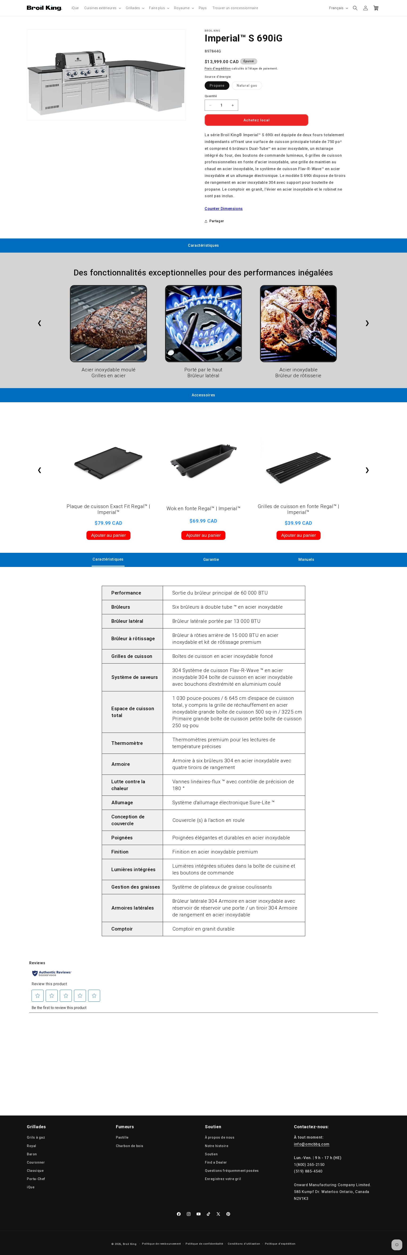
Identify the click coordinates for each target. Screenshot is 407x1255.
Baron (32, 1154)
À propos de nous (220, 1137)
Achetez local (257, 120)
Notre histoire (216, 1146)
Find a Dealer (216, 1162)
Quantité (211, 96)
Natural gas (249, 86)
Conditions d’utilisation (244, 1243)
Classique (35, 1171)
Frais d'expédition (218, 68)
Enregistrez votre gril (223, 1179)
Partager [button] (216, 221)
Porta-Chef (36, 1179)
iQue (30, 1187)
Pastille (122, 1137)
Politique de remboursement (161, 1243)
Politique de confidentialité (204, 1243)
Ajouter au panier (108, 535)
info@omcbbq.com (312, 1144)
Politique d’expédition (280, 1243)
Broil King (130, 1244)
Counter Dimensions (224, 208)
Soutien (211, 1154)
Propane (219, 86)
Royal (31, 1146)
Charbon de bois (129, 1146)
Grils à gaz (36, 1137)
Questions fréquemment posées (232, 1171)
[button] (102, 8)
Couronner (36, 1162)
